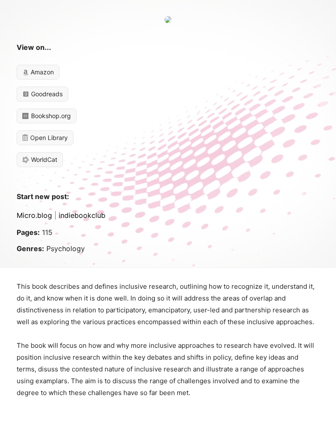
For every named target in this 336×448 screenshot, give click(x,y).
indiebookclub (82, 215)
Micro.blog (34, 215)
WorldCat (43, 159)
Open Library (48, 137)
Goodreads (46, 94)
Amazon (41, 72)
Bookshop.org (50, 115)
